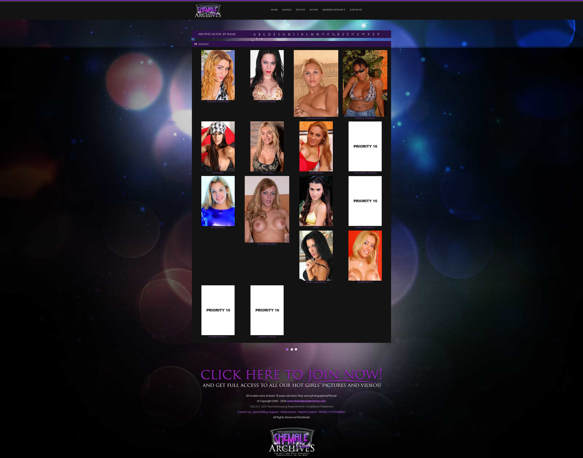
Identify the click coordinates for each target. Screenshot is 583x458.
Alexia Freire (217, 227)
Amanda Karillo (217, 336)
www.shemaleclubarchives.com (306, 401)
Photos (300, 9)
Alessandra (316, 172)
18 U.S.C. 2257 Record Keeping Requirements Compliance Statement (291, 406)
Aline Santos (365, 282)
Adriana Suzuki (267, 101)
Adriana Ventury (316, 118)
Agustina (267, 172)
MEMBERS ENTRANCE (333, 9)
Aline (316, 227)
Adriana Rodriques (218, 101)
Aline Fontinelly (365, 227)
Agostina (217, 172)
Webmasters (288, 412)
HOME (274, 9)
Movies (314, 9)
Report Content (307, 412)
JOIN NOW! (356, 9)
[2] (291, 349)
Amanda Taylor (267, 336)
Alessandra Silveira (365, 172)
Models (286, 9)
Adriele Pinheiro (365, 118)
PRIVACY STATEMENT (332, 412)
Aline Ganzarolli (316, 282)
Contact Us (244, 412)
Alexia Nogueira (267, 244)
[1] (287, 349)
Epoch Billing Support (265, 412)
